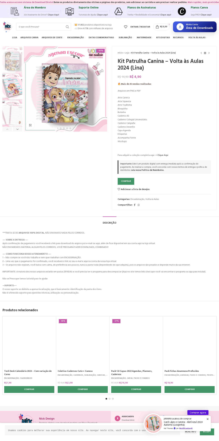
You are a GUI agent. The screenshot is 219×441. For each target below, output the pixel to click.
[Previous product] (201, 53)
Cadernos (78, 375)
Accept (207, 432)
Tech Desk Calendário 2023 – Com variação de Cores (28, 372)
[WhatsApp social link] (139, 205)
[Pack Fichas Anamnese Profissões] (190, 343)
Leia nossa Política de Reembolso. (147, 170)
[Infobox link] (33, 11)
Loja (127, 53)
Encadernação (137, 199)
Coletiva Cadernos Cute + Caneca (75, 371)
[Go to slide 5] (67, 128)
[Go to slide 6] (70, 128)
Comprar (126, 181)
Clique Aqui (162, 155)
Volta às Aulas (152, 199)
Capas (130, 378)
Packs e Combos (142, 378)
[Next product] (209, 53)
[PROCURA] (67, 27)
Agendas (184, 375)
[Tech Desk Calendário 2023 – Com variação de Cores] (29, 343)
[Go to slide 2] (57, 128)
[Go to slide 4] (64, 128)
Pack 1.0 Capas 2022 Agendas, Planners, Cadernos (131, 372)
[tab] (109, 221)
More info (191, 432)
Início (120, 53)
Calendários (26, 378)
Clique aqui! (206, 15)
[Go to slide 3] (60, 128)
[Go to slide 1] (106, 399)
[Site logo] (7, 27)
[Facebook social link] (135, 205)
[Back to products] (205, 53)
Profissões (212, 375)
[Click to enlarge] (30, 125)
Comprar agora (198, 412)
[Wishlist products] (125, 27)
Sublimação (90, 375)
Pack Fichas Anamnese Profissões (182, 371)
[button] (7, 129)
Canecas (101, 375)
